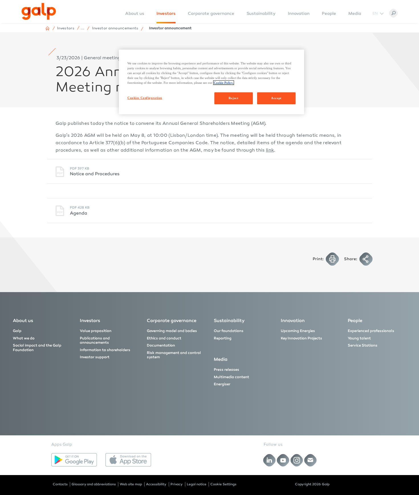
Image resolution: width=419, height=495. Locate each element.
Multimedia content (231, 377)
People (329, 13)
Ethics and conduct (164, 338)
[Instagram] (297, 460)
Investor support (94, 357)
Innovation (299, 13)
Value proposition (95, 331)
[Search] (393, 13)
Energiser (222, 384)
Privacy (176, 484)
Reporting (222, 338)
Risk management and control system (174, 355)
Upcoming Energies (298, 331)
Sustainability (261, 13)
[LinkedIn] (269, 460)
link (270, 150)
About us (23, 320)
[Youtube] (283, 460)
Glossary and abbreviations (94, 484)
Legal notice (196, 484)
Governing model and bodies (172, 331)
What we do (23, 338)
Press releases (226, 369)
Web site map (131, 484)
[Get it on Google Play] (74, 460)
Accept (276, 98)
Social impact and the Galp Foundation (37, 347)
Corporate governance (211, 13)
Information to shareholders (105, 350)
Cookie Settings (223, 484)
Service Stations (362, 345)
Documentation (161, 345)
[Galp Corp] (39, 11)
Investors (166, 13)
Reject (233, 98)
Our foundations (228, 331)
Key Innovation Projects (301, 338)
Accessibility (156, 484)
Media (354, 13)
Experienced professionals (371, 331)
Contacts (60, 484)
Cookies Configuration (144, 97)
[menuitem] (134, 17)
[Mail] (310, 460)
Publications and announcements (95, 340)
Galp (17, 331)
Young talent (359, 338)
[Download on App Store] (128, 460)
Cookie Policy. (223, 82)
